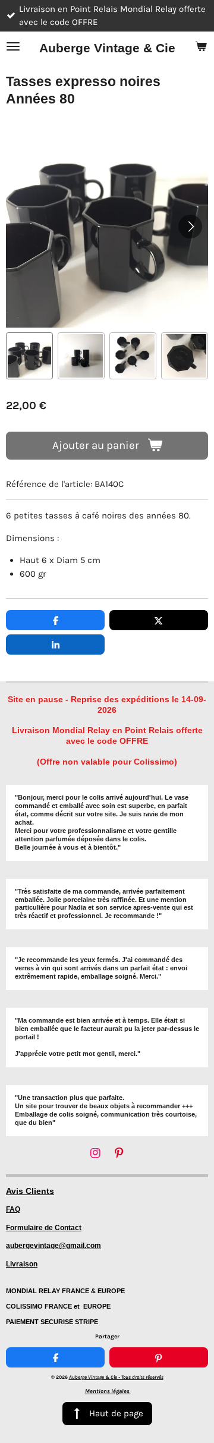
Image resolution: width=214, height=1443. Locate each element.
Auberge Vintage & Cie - (116, 1377)
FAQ (13, 1209)
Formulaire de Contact (43, 1228)
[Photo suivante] (190, 226)
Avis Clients (30, 1191)
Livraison (21, 1264)
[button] (29, 355)
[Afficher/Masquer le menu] (13, 46)
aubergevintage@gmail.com (53, 1245)
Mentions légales (108, 1391)
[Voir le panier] (201, 46)
